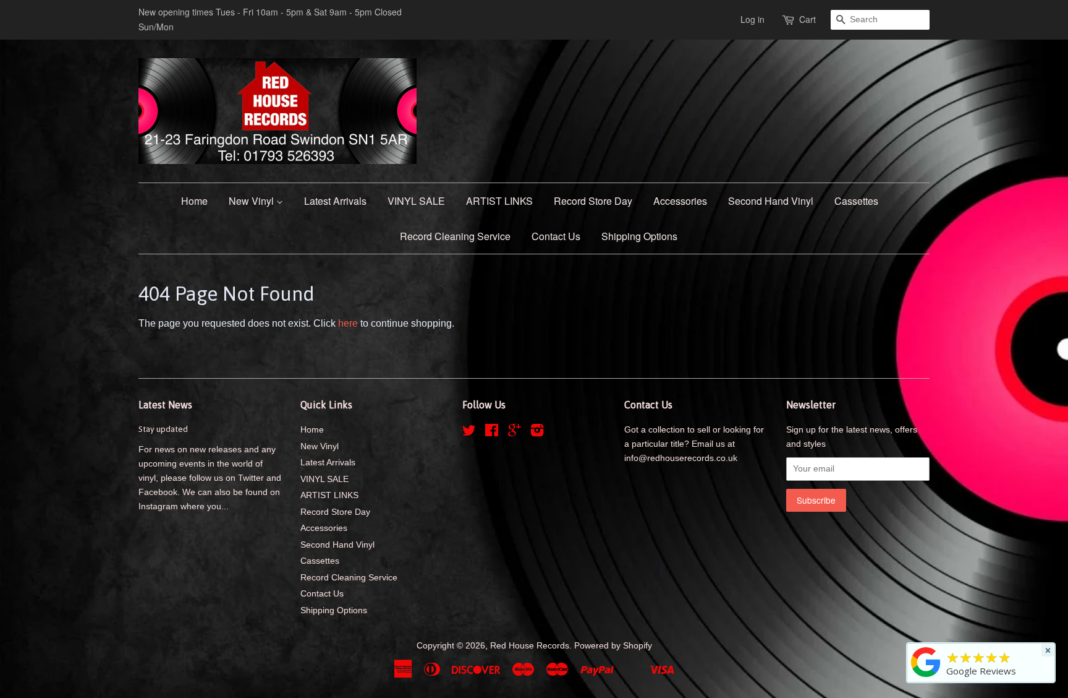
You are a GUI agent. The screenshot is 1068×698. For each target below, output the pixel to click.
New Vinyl (252, 201)
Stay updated (163, 429)
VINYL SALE (416, 201)
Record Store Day (593, 201)
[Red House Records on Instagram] (537, 432)
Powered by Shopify (613, 645)
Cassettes (856, 201)
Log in (752, 19)
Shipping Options (639, 236)
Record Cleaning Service (455, 236)
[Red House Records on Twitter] (469, 432)
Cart (807, 19)
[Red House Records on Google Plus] (514, 432)
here (348, 323)
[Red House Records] (926, 677)
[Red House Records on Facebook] (492, 432)
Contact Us (556, 236)
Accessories (680, 201)
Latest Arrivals (335, 201)
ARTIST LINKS (499, 201)
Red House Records (529, 645)
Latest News (165, 404)
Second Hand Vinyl (770, 201)
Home (194, 201)
